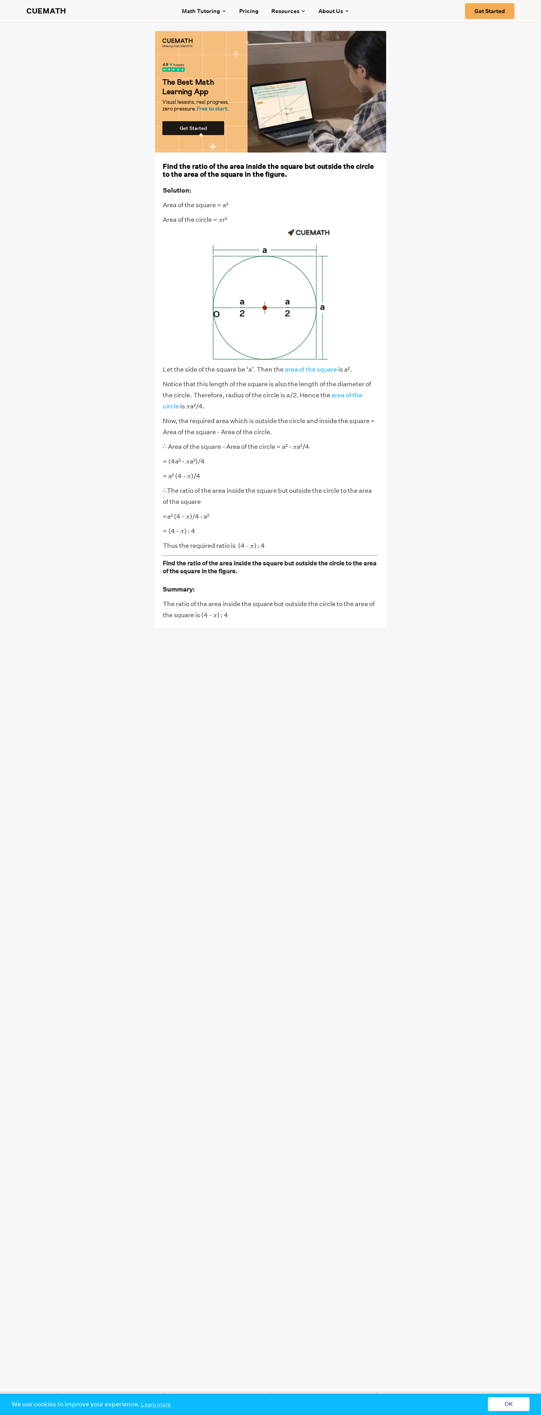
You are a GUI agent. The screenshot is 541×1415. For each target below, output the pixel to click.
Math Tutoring (201, 11)
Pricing (249, 11)
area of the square (311, 369)
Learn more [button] (156, 1404)
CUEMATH (46, 11)
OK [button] (509, 1404)
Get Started (489, 11)
